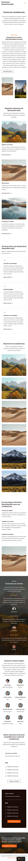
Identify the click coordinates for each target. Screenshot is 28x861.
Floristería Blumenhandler (7, 3)
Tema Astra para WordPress (14, 857)
